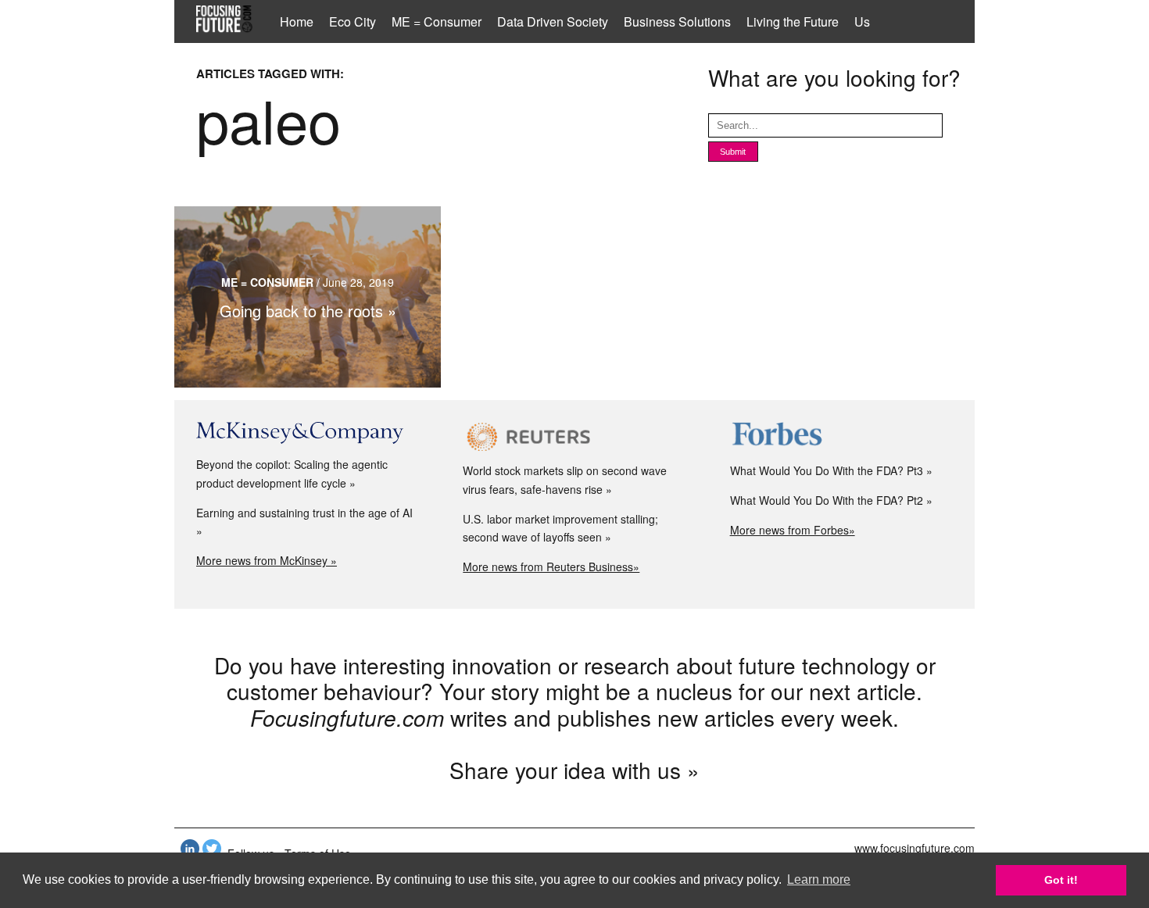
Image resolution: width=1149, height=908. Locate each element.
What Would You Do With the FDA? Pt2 (826, 500)
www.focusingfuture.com (914, 848)
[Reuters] (574, 436)
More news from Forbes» (792, 530)
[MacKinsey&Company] (307, 433)
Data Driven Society (552, 21)
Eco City (352, 21)
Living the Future (792, 21)
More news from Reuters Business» (551, 566)
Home (296, 21)
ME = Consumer (436, 21)
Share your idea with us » (574, 769)
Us (862, 21)
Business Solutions (677, 21)
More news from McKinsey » (266, 560)
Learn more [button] (818, 879)
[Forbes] (841, 436)
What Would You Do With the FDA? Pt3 (826, 470)
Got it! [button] (1061, 880)
